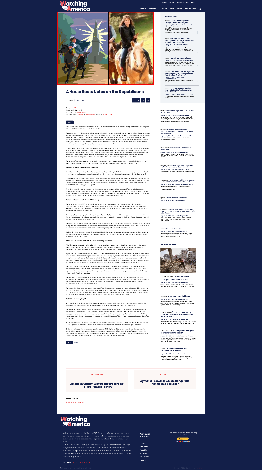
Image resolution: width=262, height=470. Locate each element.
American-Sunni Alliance (181, 58)
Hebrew (80, 114)
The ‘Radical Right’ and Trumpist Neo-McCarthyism (177, 22)
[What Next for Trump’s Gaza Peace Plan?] (178, 260)
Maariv (76, 108)
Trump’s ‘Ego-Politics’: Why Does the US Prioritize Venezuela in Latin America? (177, 181)
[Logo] (74, 6)
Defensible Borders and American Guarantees (173, 349)
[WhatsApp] (148, 100)
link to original (81, 112)
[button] (199, 8)
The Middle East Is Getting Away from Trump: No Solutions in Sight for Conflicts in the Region (177, 211)
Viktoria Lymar (90, 114)
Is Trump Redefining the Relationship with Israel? (177, 331)
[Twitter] (201, 3)
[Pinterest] (143, 100)
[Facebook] (134, 100)
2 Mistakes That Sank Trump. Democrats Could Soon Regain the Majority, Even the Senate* (179, 73)
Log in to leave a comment (75, 456)
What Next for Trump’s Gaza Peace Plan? (175, 148)
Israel (76, 342)
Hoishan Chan (107, 114)
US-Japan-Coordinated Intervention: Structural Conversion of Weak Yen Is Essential (179, 40)
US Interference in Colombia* (176, 198)
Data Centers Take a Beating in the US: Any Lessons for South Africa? (178, 90)
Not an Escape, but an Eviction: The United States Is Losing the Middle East (176, 314)
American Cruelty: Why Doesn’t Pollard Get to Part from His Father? (97, 439)
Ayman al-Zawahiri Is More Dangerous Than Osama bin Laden (164, 383)
